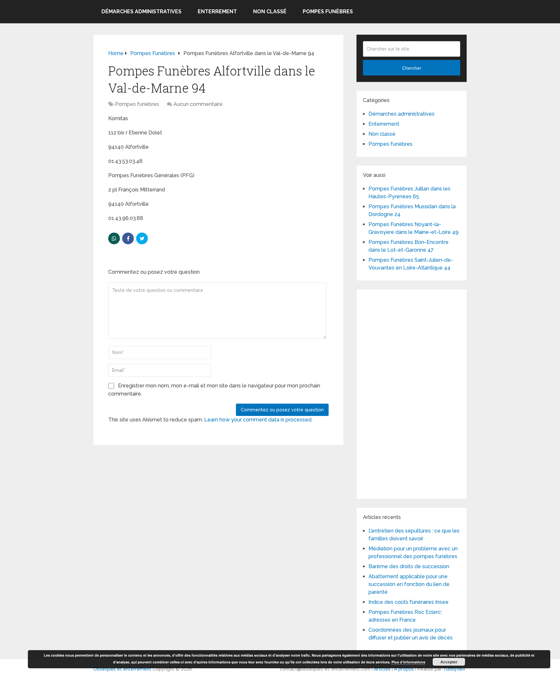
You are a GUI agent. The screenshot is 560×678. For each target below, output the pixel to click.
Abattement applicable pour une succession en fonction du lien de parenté (408, 584)
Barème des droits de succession (408, 566)
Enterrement (217, 11)
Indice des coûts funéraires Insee (408, 602)
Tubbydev (454, 669)
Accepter (449, 662)
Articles (382, 669)
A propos (404, 669)
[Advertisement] (411, 393)
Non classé (269, 11)
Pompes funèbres (328, 11)
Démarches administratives (141, 11)
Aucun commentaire (198, 104)
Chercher (411, 68)
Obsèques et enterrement (122, 669)
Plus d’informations (408, 662)
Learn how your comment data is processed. (258, 420)
